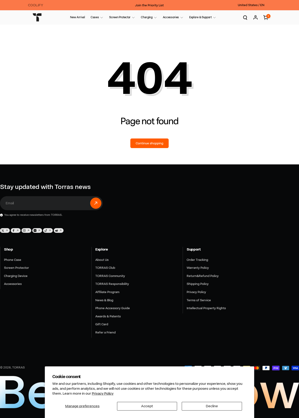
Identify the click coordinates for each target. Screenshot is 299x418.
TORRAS (18, 367)
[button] (95, 17)
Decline (212, 406)
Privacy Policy (103, 393)
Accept (147, 406)
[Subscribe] (95, 203)
